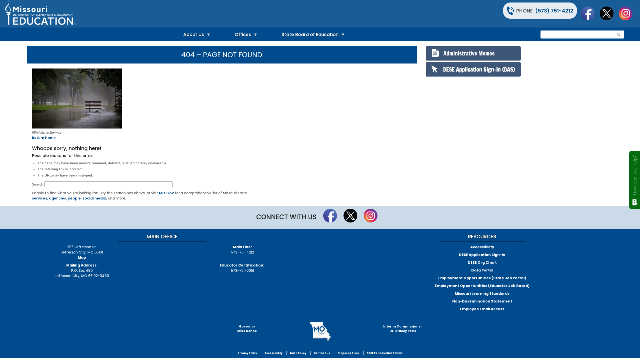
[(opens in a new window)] (109, 99)
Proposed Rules (348, 353)
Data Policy (298, 353)
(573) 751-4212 (554, 10)
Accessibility (482, 247)
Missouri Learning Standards (482, 293)
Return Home (44, 137)
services (39, 198)
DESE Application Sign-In (482, 254)
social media (94, 198)
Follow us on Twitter (609, 13)
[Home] (162, 14)
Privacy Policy (247, 353)
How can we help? (635, 175)
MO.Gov (166, 193)
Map (82, 257)
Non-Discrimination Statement (482, 301)
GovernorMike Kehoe (247, 328)
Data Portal (482, 270)
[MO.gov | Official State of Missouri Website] (320, 331)
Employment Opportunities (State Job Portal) (482, 278)
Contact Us (322, 353)
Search (37, 184)
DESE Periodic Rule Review (384, 353)
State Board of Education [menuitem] (308, 35)
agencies (57, 198)
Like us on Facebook (590, 13)
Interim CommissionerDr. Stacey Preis (402, 328)
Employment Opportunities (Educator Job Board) (482, 285)
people (74, 198)
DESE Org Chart (482, 262)
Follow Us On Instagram (628, 13)
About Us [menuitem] (192, 35)
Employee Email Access (482, 309)
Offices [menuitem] (241, 35)
